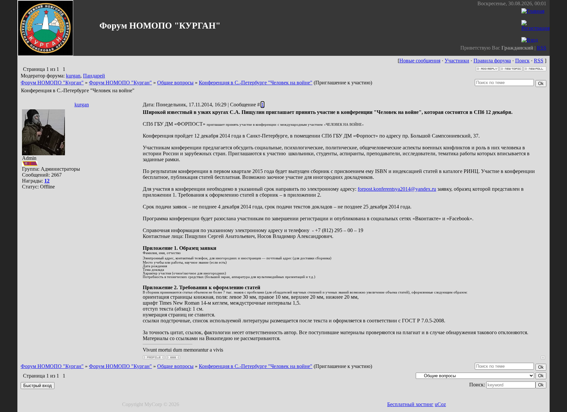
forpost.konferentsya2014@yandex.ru (397, 189)
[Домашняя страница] (173, 357)
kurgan (73, 75)
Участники (457, 60)
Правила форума (492, 60)
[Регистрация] (535, 28)
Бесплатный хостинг (410, 404)
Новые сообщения (419, 60)
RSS (541, 48)
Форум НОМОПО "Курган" (52, 82)
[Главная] (532, 11)
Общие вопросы (175, 82)
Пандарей (94, 75)
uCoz (440, 404)
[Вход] (529, 40)
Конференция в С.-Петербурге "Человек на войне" (255, 82)
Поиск (522, 60)
